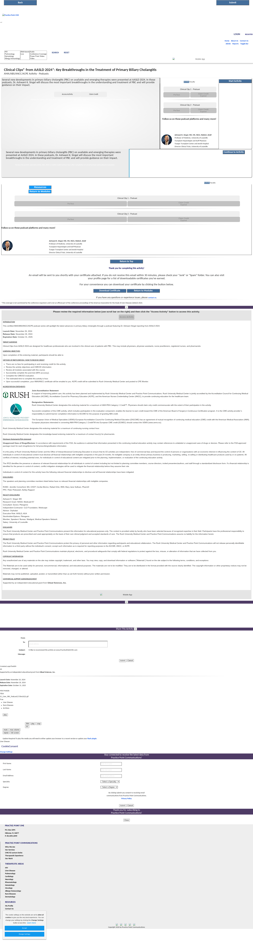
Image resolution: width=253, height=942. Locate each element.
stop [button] (38, 724)
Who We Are (10, 847)
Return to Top (126, 261)
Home (227, 41)
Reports (235, 44)
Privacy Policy (126, 799)
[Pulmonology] (12, 54)
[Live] (25, 54)
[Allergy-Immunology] (12, 58)
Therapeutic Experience (14, 856)
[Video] (38, 58)
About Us (234, 41)
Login (237, 34)
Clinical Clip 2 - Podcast (190, 105)
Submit (232, 2)
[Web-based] (25, 52)
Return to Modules (40, 191)
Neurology (9, 879)
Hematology (10, 885)
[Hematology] (12, 56)
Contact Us (244, 41)
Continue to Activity (234, 152)
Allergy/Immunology (13, 891)
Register (249, 34)
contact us (152, 298)
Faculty (192, 82)
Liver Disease (10, 871)
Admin (228, 44)
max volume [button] (14, 730)
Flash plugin (92, 739)
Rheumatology (11, 882)
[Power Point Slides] (38, 56)
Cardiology (9, 877)
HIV (6, 868)
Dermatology (10, 897)
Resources (40, 187)
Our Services (10, 850)
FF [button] (27, 727)
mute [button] (6, 730)
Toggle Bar (244, 44)
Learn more (31, 923)
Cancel (130, 660)
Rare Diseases (10, 894)
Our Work (9, 859)
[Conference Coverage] (38, 54)
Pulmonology (10, 874)
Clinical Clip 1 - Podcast (190, 89)
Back (20, 2)
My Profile (9, 906)
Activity (186, 82)
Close (126, 820)
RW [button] (27, 724)
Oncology (9, 888)
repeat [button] (6, 733)
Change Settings (6, 752)
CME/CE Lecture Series (13, 853)
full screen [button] (15, 733)
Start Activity (235, 81)
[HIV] (12, 52)
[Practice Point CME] (10, 22)
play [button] (5, 715)
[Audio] (38, 52)
